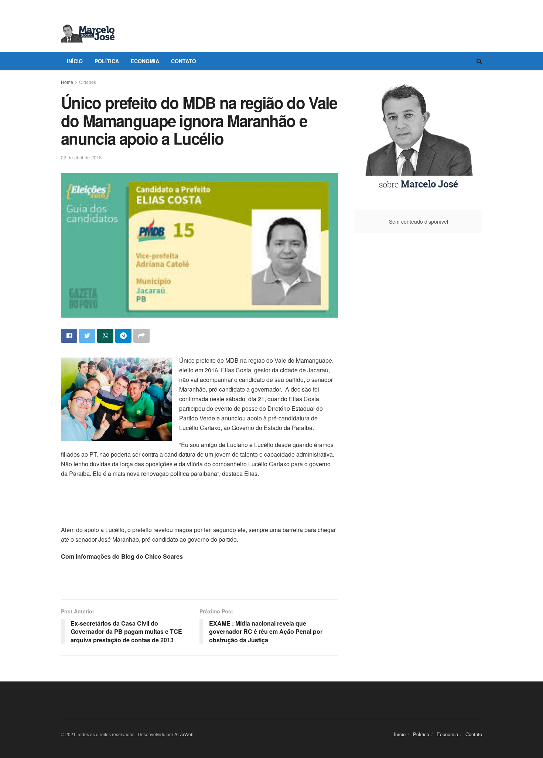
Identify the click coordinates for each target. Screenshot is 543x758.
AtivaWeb (184, 734)
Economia (145, 61)
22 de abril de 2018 (81, 157)
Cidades (87, 82)
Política (107, 61)
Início (75, 61)
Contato (183, 61)
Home (67, 82)
